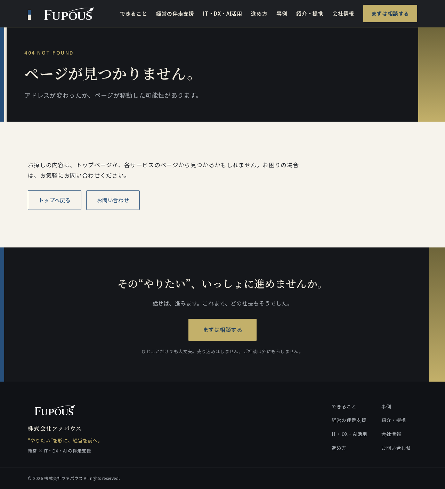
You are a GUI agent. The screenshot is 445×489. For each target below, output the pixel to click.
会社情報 (343, 13)
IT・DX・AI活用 (222, 13)
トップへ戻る (55, 200)
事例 (281, 13)
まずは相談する (390, 13)
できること (133, 13)
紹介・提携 (309, 13)
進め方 (259, 13)
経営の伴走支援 (175, 13)
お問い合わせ (113, 200)
